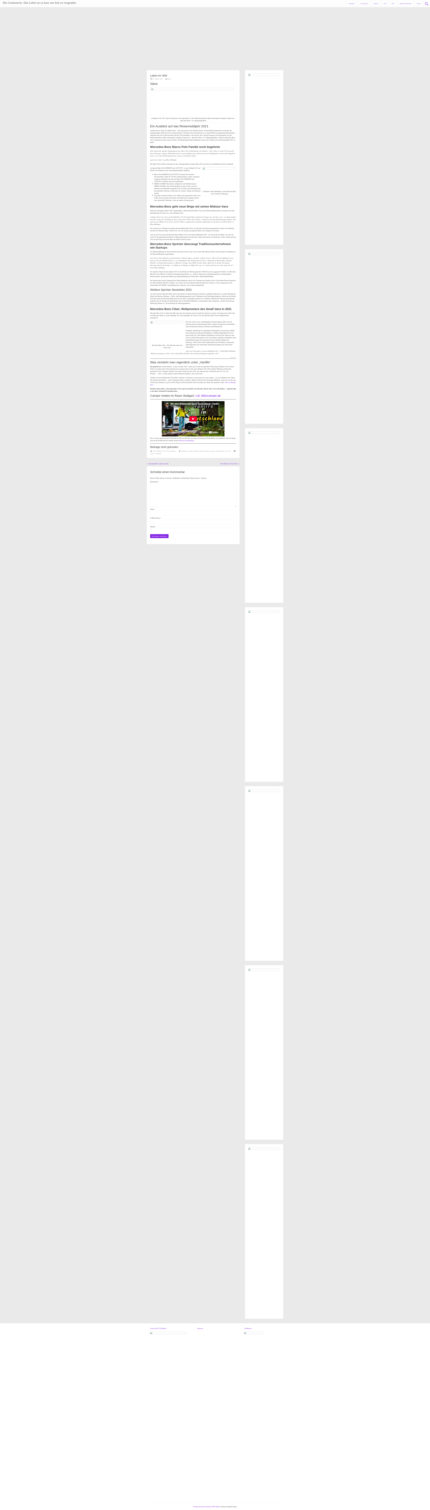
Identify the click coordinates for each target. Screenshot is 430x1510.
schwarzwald (220, 451)
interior (207, 451)
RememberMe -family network (157, 464)
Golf (385, 3)
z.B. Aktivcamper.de (208, 395)
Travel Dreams (364, 3)
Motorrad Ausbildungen (186, 440)
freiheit (201, 451)
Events (418, 3)
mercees (212, 451)
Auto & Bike (157, 451)
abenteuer (184, 451)
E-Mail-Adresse (155, 518)
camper (190, 451)
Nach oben (233, 357)
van (226, 451)
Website (152, 527)
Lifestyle (376, 3)
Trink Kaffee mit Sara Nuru (230, 464)
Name (152, 509)
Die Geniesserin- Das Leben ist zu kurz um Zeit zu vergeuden (39, 2)
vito (229, 451)
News (164, 451)
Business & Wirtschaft (405, 3)
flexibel (196, 451)
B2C (393, 3)
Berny (169, 79)
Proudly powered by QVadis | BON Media (206, 1507)
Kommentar (154, 482)
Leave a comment (155, 453)
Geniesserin (352, 3)
